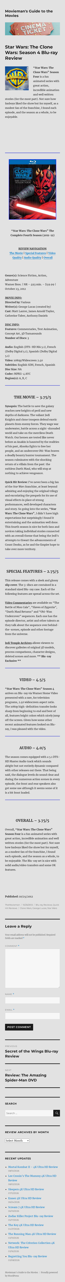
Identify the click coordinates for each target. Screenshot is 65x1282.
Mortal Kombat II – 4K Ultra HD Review (33, 1167)
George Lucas (39, 908)
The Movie (16, 253)
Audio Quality (32, 257)
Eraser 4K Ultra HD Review (24, 1198)
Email (10, 1009)
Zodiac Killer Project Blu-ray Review (30, 1216)
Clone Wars (25, 908)
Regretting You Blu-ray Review (27, 1256)
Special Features (35, 253)
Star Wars (52, 908)
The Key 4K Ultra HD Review (26, 1225)
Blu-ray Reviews (44, 904)
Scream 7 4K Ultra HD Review (26, 1207)
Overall (48, 257)
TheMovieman (12, 904)
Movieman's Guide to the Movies (21, 1272)
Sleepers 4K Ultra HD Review (26, 1189)
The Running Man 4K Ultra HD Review (32, 1234)
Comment (12, 946)
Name (9, 994)
